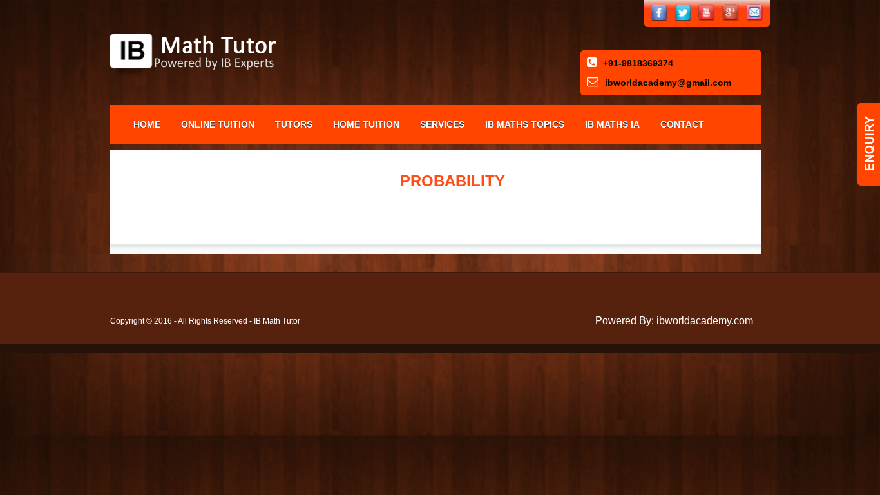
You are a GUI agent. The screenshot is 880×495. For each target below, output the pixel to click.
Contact (682, 124)
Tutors (293, 124)
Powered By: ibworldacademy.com (674, 320)
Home (146, 124)
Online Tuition (217, 124)
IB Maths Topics (524, 124)
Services (442, 124)
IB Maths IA (612, 124)
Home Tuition (366, 124)
